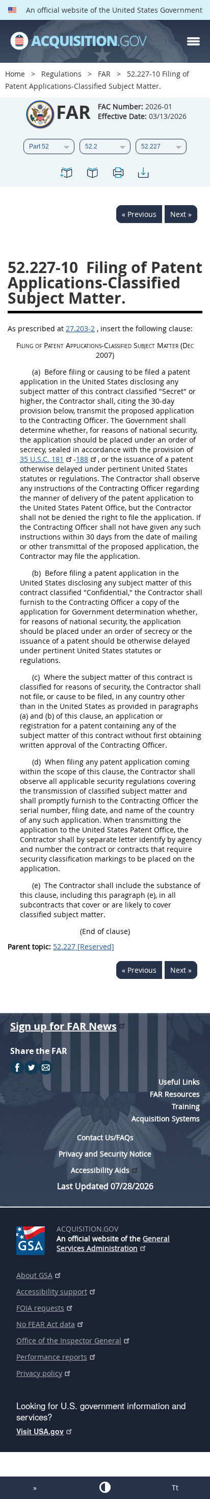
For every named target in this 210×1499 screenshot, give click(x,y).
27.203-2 (80, 328)
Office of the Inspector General (68, 1340)
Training (186, 1106)
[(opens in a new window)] (32, 1238)
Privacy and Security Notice (105, 1154)
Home (15, 74)
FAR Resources (175, 1094)
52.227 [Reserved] (83, 946)
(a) (36, 372)
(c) (36, 677)
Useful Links (179, 1082)
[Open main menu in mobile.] (193, 41)
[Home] (78, 41)
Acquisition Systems (166, 1118)
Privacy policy (39, 1373)
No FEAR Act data (45, 1324)
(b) (36, 573)
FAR (104, 74)
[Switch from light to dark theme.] (105, 1487)
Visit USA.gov (40, 1431)
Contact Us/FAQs (105, 1137)
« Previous (139, 214)
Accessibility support (51, 1291)
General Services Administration (113, 1243)
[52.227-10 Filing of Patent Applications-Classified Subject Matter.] (67, 174)
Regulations (61, 74)
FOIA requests (40, 1308)
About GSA (34, 1275)
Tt (175, 1487)
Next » (181, 214)
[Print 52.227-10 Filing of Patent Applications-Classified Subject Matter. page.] (117, 174)
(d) (36, 762)
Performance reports (51, 1357)
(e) (36, 885)
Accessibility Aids (100, 1170)
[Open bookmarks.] (92, 174)
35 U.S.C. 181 (42, 459)
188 (82, 459)
